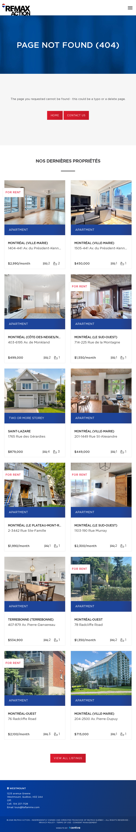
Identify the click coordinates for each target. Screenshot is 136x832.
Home (55, 115)
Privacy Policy (47, 823)
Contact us (76, 115)
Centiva (74, 828)
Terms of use (63, 823)
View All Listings (68, 758)
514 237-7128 (20, 804)
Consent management (85, 823)
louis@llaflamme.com (27, 807)
